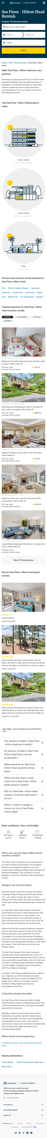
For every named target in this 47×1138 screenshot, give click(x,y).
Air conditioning (27, 297)
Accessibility (14, 1127)
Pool (4, 288)
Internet (8, 320)
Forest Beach (7, 1062)
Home (4, 63)
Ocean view (17, 292)
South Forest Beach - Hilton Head (30, 1062)
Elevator (40, 297)
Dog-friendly (22, 317)
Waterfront (13, 297)
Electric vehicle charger (18, 288)
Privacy (29, 1123)
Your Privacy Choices (27, 1127)
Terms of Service (40, 1123)
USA (10, 63)
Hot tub (37, 317)
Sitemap (19, 1123)
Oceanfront (30, 292)
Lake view (35, 288)
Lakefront (6, 292)
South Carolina (20, 63)
